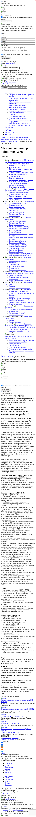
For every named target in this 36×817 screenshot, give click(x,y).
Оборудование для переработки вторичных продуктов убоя (19, 184)
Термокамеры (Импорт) (17, 212)
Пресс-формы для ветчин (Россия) (20, 309)
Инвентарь (12, 114)
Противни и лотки (15, 322)
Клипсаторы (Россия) (16, 252)
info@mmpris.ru (10, 63)
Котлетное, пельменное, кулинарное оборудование (18, 325)
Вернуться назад (13, 738)
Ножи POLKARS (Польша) (18, 291)
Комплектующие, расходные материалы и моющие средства (19, 124)
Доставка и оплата (11, 132)
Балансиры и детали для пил (18, 174)
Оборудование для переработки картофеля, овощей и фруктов (19, 330)
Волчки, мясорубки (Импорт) (19, 226)
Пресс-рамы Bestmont (16, 315)
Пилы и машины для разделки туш (21, 172)
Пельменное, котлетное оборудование (22, 327)
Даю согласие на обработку (12, 17)
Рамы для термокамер (16, 225)
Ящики (11, 320)
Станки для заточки (15, 304)
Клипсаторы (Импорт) (16, 250)
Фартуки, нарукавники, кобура (19, 299)
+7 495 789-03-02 (6, 84)
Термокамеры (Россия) (16, 214)
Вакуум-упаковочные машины (19, 281)
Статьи (7, 770)
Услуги (7, 129)
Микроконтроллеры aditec (9, 141)
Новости (8, 131)
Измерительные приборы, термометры (22, 302)
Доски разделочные (15, 344)
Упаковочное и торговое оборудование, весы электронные (20, 110)
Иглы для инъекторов (16, 207)
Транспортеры (14, 268)
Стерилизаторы (14, 264)
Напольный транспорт (16, 113)
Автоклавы (12, 262)
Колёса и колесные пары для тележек (21, 340)
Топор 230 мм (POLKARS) (10, 732)
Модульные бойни (15, 167)
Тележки (12, 286)
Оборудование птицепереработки (20, 198)
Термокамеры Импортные (18, 221)
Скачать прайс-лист (7, 356)
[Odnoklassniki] (18, 748)
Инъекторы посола (15, 205)
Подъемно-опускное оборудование (21, 180)
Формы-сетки (13, 311)
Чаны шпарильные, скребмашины (20, 181)
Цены (7, 765)
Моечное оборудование (17, 266)
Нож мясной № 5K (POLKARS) (11, 716)
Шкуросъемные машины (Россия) (20, 255)
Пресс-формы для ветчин (17, 116)
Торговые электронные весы (18, 277)
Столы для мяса (14, 199)
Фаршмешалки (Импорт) (17, 241)
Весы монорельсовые (16, 178)
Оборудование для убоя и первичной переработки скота (19, 161)
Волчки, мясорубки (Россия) (18, 228)
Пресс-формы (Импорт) (17, 313)
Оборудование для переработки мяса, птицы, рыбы (19, 189)
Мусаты (11, 297)
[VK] (18, 746)
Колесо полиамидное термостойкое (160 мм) (16, 729)
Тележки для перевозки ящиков (19, 288)
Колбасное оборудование (17, 105)
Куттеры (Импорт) (15, 230)
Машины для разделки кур (18, 261)
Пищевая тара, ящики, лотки (18, 118)
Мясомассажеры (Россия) (17, 208)
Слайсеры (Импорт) (15, 275)
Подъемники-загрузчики (17, 196)
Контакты (8, 134)
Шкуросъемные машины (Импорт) (20, 253)
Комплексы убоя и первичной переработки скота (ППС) (19, 164)
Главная (3, 138)
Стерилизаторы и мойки (17, 187)
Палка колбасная (14, 345)
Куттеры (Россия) (15, 232)
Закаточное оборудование (17, 270)
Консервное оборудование (18, 107)
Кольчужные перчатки (16, 300)
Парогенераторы (14, 216)
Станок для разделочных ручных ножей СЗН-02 (17, 709)
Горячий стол (13, 279)
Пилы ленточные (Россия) (18, 194)
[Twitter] (18, 751)
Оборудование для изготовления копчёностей (19, 202)
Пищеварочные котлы (16, 248)
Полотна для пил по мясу (17, 347)
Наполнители (13, 210)
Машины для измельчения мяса (19, 192)
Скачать (5, 806)
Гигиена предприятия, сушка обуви (21, 349)
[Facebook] (18, 743)
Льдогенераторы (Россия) (17, 246)
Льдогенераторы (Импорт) (18, 244)
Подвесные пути (14, 176)
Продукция (8, 93)
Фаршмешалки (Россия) (17, 243)
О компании (9, 127)
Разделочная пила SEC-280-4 (10, 723)
